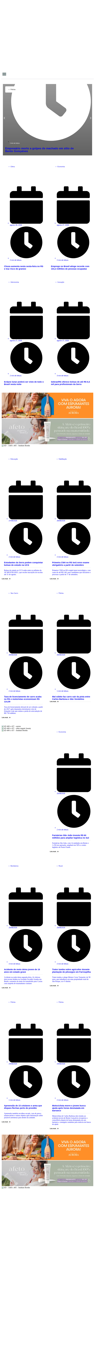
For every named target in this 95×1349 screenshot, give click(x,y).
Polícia (13, 89)
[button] (4, 74)
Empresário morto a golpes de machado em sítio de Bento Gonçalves (39, 150)
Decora (51, 1280)
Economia (23, 1269)
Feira (20, 1280)
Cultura (51, 1301)
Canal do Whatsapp (25, 1333)
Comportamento (55, 1274)
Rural (20, 1295)
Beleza (51, 1264)
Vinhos (21, 1285)
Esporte (52, 1295)
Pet (50, 1269)
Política (51, 1290)
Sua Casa (23, 1306)
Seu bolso (23, 1274)
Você (50, 1285)
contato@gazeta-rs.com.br (28, 1341)
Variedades (23, 1301)
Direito (21, 1290)
